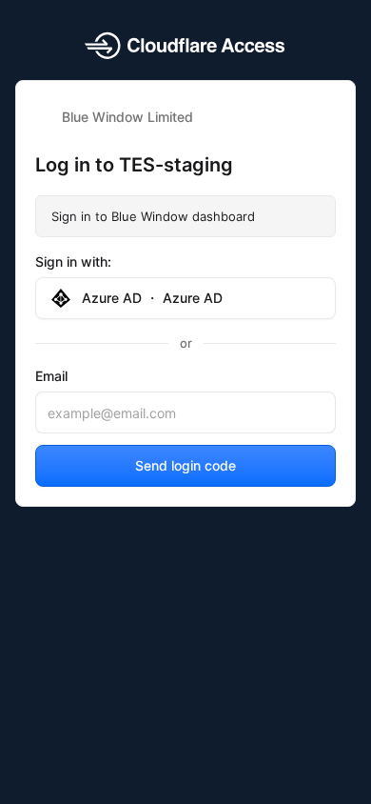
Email (51, 376)
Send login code (185, 465)
